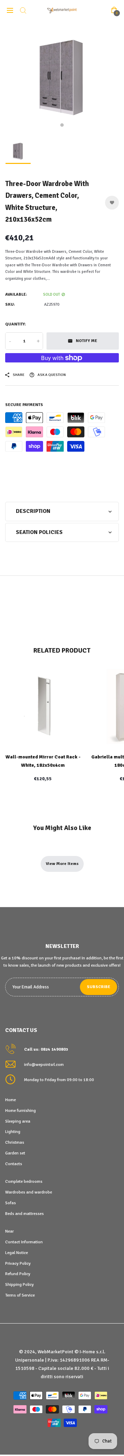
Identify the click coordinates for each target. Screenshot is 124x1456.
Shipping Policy (19, 1284)
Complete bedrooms (23, 1181)
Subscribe (98, 986)
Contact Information (24, 1242)
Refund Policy (17, 1274)
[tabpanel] (62, 78)
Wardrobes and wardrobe (28, 1192)
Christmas (14, 1142)
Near (9, 1231)
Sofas (10, 1203)
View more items (62, 863)
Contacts (13, 1164)
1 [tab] (62, 125)
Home (10, 1100)
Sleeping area (17, 1121)
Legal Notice (16, 1252)
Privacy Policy (18, 1263)
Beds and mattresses (24, 1213)
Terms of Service (20, 1295)
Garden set (15, 1153)
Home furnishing (20, 1110)
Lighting (12, 1131)
